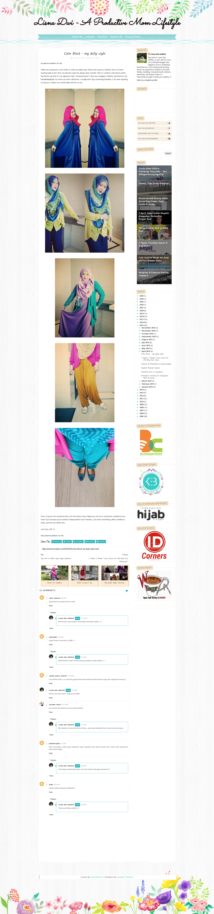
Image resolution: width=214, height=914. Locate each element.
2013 (142, 392)
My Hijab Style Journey (114, 582)
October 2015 (148, 333)
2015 (142, 325)
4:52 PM (56, 785)
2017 (142, 319)
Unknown (53, 637)
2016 (142, 322)
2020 (142, 310)
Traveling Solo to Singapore (152, 372)
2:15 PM (63, 744)
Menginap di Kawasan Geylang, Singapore (154, 274)
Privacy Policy (133, 36)
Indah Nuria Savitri (58, 676)
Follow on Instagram (148, 138)
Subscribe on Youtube (148, 133)
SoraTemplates (96, 877)
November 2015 (149, 331)
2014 (142, 389)
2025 (142, 296)
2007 (142, 410)
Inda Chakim (54, 598)
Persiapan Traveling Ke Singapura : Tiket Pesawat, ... (155, 376)
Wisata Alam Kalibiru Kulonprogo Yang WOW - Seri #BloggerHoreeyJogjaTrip (153, 171)
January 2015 (147, 387)
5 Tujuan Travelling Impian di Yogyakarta (153, 244)
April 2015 (146, 351)
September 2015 (149, 336)
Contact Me (116, 36)
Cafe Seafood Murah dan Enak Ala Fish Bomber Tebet (154, 259)
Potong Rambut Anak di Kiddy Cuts (153, 230)
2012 (142, 395)
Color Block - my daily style (152, 354)
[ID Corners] (154, 545)
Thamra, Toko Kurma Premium (154, 183)
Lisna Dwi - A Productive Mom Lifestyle (107, 23)
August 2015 (147, 339)
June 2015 (146, 345)
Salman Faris (55, 705)
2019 (142, 313)
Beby (51, 785)
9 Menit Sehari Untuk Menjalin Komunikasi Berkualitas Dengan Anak (154, 216)
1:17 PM (83, 725)
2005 (142, 416)
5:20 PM (83, 805)
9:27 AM (74, 690)
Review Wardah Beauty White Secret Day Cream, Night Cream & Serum (153, 201)
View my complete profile (147, 80)
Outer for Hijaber (54, 582)
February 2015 (148, 384)
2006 (142, 413)
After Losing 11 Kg (84, 582)
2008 (142, 407)
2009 (142, 404)
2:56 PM (83, 766)
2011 (142, 398)
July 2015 (146, 342)
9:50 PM (63, 598)
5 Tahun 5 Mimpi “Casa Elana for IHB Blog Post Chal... (154, 359)
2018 (142, 316)
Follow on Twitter (146, 123)
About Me (77, 36)
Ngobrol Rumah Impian (150, 368)
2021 (142, 307)
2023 (142, 301)
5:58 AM (60, 637)
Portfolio (102, 36)
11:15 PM (84, 618)
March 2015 (147, 381)
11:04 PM (71, 676)
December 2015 (149, 328)
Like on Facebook (146, 128)
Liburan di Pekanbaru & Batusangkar (156, 364)
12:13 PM (65, 705)
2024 (142, 299)
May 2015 (146, 348)
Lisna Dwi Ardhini (66, 618)
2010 (142, 401)
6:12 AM (83, 657)
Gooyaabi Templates (125, 877)
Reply (51, 605)
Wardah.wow (54, 744)
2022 (142, 304)
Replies (53, 612)
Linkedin (90, 36)
